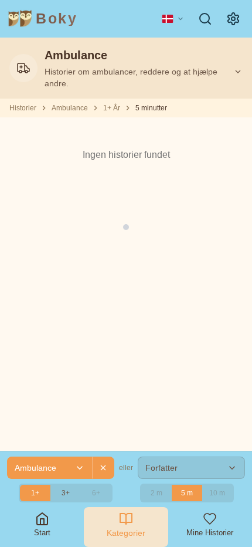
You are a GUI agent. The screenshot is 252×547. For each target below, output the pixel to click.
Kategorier (126, 533)
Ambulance (70, 108)
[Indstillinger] (233, 19)
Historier (22, 108)
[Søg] (205, 19)
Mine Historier (209, 532)
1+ (35, 493)
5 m (187, 493)
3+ (66, 493)
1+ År (111, 108)
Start (42, 532)
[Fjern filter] (103, 468)
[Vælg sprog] (173, 18)
